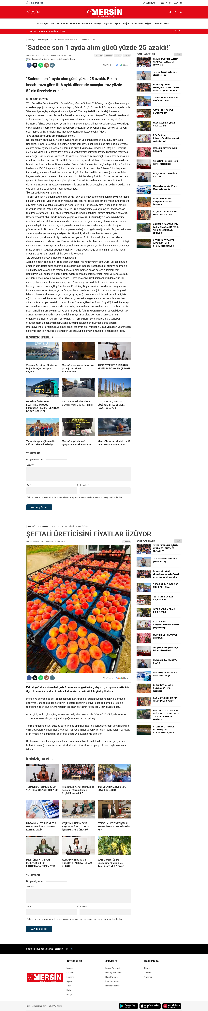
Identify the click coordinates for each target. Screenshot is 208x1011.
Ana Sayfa (42, 23)
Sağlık (126, 23)
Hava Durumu (111, 977)
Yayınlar (148, 972)
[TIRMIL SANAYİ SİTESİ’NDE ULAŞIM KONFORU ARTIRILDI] (78, 388)
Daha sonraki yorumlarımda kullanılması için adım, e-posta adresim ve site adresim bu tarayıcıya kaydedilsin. (75, 497)
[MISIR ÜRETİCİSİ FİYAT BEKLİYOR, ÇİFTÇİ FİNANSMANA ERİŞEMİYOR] (42, 846)
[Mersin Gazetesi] (104, 16)
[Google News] (122, 65)
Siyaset (108, 23)
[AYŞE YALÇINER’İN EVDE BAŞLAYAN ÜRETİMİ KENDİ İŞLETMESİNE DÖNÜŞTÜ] (78, 810)
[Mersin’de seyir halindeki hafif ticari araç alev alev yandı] (114, 428)
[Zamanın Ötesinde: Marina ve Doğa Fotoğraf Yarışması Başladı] (42, 352)
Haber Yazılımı (55, 1006)
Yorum (30, 465)
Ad (29, 485)
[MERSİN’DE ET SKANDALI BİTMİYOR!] (144, 156)
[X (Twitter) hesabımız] (28, 12)
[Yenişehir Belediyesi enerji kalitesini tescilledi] (144, 168)
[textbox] (78, 215)
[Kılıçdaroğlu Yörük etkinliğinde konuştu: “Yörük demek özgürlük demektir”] (144, 92)
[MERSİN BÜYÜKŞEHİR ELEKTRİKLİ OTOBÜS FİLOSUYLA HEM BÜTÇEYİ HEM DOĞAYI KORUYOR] (42, 388)
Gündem (75, 23)
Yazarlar (148, 977)
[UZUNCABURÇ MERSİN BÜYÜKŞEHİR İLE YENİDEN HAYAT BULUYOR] (114, 388)
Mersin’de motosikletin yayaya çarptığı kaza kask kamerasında (58, 31)
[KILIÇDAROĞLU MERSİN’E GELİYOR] (144, 181)
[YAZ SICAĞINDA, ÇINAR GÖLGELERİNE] (144, 130)
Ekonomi (87, 23)
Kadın (64, 23)
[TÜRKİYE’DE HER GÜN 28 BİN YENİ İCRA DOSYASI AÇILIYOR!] (114, 352)
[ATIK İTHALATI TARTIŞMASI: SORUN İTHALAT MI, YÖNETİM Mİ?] (114, 810)
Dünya (97, 23)
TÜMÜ (178, 54)
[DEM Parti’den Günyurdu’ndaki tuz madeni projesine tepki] (144, 143)
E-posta (84, 485)
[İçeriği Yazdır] (52, 65)
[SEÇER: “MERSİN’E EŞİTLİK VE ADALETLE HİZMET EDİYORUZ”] (144, 66)
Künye (147, 968)
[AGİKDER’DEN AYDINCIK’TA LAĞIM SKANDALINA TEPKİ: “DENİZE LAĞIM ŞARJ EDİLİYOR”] (144, 231)
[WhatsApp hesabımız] (38, 12)
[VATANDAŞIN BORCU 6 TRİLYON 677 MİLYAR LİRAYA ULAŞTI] (78, 846)
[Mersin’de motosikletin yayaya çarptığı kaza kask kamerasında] (78, 352)
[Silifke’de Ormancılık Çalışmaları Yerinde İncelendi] (144, 206)
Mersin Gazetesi (112, 968)
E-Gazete (137, 23)
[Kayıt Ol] (170, 12)
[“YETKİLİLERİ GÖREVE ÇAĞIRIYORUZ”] (144, 118)
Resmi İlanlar (162, 23)
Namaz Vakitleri (112, 986)
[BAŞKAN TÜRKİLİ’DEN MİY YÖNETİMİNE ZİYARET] (144, 219)
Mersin (55, 23)
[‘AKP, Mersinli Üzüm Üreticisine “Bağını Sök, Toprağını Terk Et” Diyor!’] (114, 846)
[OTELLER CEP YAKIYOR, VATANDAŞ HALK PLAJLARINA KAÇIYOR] (144, 248)
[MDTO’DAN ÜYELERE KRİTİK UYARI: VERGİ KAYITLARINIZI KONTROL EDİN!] (42, 810)
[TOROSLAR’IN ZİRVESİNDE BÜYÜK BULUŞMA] (144, 105)
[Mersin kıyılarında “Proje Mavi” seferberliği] (144, 193)
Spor (117, 23)
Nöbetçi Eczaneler (113, 972)
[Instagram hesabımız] (33, 12)
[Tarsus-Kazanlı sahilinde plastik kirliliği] (144, 79)
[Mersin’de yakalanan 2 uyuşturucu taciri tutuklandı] (78, 428)
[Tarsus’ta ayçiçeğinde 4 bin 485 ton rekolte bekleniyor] (42, 428)
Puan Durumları (112, 981)
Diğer (148, 23)
